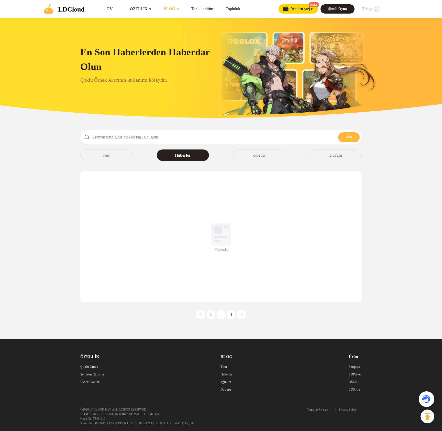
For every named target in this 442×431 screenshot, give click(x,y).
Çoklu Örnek (89, 367)
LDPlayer (355, 374)
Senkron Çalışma (92, 374)
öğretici (259, 155)
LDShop (354, 389)
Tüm (106, 155)
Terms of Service (317, 410)
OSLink (354, 382)
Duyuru (335, 155)
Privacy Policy (348, 410)
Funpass (354, 367)
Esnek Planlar (89, 382)
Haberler (183, 155)
